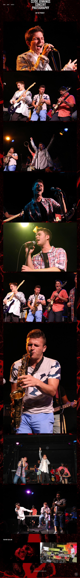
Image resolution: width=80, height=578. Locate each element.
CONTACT (12, 4)
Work (4, 4)
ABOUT (8, 4)
